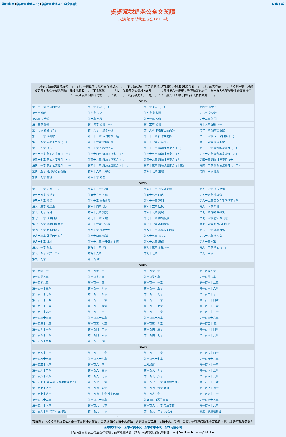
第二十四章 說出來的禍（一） (218, 136)
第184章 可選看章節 (156, 399)
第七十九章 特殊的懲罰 (46, 229)
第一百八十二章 (41, 399)
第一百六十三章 (97, 370)
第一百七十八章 (41, 393)
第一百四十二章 (97, 329)
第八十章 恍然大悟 (99, 229)
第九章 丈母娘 (40, 118)
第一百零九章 (40, 282)
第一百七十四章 (41, 388)
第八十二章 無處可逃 (212, 229)
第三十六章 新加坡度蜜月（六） (219, 153)
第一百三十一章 (153, 311)
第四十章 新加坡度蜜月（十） (218, 159)
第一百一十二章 (209, 282)
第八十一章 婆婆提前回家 (159, 229)
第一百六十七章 (97, 376)
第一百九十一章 (97, 411)
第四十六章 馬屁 (99, 171)
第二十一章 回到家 (43, 136)
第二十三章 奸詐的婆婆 (158, 136)
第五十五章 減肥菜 (43, 194)
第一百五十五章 (41, 358)
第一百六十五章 (209, 370)
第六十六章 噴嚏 (209, 206)
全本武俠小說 (133, 427)
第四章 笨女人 (208, 107)
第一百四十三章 (153, 329)
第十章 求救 (95, 118)
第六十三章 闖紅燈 (43, 206)
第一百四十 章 (208, 323)
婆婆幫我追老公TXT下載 (147, 19)
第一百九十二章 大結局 (158, 411)
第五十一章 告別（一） (46, 188)
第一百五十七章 (153, 358)
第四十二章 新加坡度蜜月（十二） (109, 165)
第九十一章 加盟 (42, 247)
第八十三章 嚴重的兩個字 (47, 235)
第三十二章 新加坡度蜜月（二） (219, 148)
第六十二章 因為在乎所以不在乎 (219, 200)
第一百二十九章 (41, 311)
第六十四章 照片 (98, 206)
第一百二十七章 (153, 306)
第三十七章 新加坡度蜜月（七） (51, 159)
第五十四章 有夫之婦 (212, 188)
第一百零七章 (152, 276)
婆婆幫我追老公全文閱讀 (59, 4)
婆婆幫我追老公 (28, 4)
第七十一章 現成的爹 (45, 218)
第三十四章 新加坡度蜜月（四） (107, 153)
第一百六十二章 (41, 370)
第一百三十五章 (153, 317)
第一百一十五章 (153, 288)
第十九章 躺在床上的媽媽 (159, 130)
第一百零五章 (40, 276)
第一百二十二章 (97, 300)
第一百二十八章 (209, 306)
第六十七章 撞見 (42, 212)
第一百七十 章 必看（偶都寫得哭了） (54, 382)
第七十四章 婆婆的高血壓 (47, 224)
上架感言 (149, 364)
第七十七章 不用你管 (156, 224)
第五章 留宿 (39, 112)
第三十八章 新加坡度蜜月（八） (107, 159)
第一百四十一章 (41, 329)
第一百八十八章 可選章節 (159, 405)
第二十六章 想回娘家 (100, 142)
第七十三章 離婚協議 (156, 218)
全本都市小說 (153, 427)
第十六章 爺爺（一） (212, 124)
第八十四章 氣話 (98, 235)
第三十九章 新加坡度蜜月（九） (163, 159)
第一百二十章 (208, 294)
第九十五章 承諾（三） (46, 253)
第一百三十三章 (41, 317)
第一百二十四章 (209, 300)
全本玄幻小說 (113, 427)
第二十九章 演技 (42, 148)
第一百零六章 (96, 276)
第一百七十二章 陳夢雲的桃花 (162, 382)
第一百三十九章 (153, 323)
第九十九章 (39, 259)
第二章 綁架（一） (99, 107)
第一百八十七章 (97, 405)
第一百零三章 (152, 270)
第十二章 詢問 (208, 118)
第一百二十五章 (41, 306)
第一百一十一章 (153, 282)
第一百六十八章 (153, 376)
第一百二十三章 (153, 300)
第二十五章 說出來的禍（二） (50, 142)
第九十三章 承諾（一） (158, 247)
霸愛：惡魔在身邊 (210, 411)
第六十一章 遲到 (154, 200)
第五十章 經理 (96, 177)
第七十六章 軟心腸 (99, 224)
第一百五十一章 (41, 352)
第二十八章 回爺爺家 (212, 142)
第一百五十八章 (209, 358)
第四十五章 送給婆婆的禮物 (49, 171)
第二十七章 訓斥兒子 (156, 142)
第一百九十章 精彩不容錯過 (49, 411)
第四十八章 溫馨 (209, 171)
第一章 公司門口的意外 (46, 107)
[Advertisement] (102, 52)
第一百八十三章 (97, 399)
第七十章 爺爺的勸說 (212, 212)
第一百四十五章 (41, 335)
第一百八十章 (152, 393)
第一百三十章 (96, 311)
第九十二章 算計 (98, 247)
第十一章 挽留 (152, 118)
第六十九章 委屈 (154, 212)
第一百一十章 (96, 282)
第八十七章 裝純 (42, 241)
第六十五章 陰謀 (154, 206)
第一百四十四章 (209, 329)
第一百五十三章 (153, 352)
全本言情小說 (173, 427)
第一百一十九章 (153, 294)
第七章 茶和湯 (152, 112)
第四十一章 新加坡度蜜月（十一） (53, 165)
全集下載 (278, 4)
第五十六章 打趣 (98, 194)
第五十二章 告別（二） (102, 188)
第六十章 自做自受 (99, 200)
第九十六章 (95, 253)
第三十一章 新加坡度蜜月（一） (163, 148)
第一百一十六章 (209, 288)
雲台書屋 (8, 4)
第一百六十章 (96, 364)
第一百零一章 (40, 270)
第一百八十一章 (209, 393)
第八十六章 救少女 (211, 235)
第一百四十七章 (153, 335)
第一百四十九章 (41, 341)
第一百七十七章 (209, 388)
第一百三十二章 (209, 311)
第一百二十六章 (97, 306)
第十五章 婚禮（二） (156, 124)
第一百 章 (94, 259)
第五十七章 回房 (154, 194)
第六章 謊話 (95, 112)
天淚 (122, 19)
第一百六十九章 (209, 376)
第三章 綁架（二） (155, 107)
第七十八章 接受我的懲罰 (215, 224)
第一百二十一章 (41, 300)
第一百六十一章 (209, 364)
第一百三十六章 (209, 317)
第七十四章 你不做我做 (214, 218)
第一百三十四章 (97, 317)
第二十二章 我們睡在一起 (103, 136)
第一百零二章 (96, 270)
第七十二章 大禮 (98, 218)
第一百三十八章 (97, 323)
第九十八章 (206, 253)
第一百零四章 (208, 270)
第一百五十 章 (96, 341)
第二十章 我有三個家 (212, 130)
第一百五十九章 (41, 364)
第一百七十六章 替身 (156, 388)
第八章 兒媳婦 (208, 112)
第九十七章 (150, 253)
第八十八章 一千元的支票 (103, 241)
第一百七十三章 (209, 382)
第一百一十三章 (41, 288)
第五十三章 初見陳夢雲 (158, 188)
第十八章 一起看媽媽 (100, 130)
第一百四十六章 (97, 335)
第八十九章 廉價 (154, 241)
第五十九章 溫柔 (42, 200)
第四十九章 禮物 (42, 177)
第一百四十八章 (209, 335)
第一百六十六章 (41, 376)
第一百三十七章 (41, 323)
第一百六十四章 (153, 370)
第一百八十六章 (41, 405)
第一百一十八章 (97, 294)
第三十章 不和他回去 (100, 148)
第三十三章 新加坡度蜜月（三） (51, 153)
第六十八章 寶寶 (98, 212)
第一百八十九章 (209, 405)
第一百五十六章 (97, 358)
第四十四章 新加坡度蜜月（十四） (220, 165)
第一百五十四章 (209, 352)
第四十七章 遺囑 (154, 171)
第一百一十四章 (97, 288)
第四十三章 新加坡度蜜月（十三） (165, 165)
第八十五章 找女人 (155, 235)
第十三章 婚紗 (40, 124)
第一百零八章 (208, 276)
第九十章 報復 (208, 241)
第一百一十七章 (41, 294)
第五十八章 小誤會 (211, 194)
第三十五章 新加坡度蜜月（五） (163, 153)
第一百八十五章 (209, 399)
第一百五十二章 (97, 352)
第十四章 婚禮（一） (100, 124)
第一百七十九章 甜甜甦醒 (103, 393)
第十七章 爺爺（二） (45, 130)
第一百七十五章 (97, 388)
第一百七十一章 (97, 382)
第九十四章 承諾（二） (214, 247)
